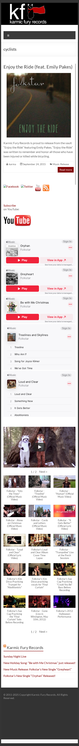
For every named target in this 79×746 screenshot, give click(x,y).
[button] (43, 471)
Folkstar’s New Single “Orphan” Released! (29, 675)
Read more (66, 169)
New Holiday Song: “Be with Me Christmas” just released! (39, 663)
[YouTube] (38, 186)
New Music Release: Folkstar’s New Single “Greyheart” (37, 669)
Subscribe (9, 205)
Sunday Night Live (14, 656)
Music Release (61, 164)
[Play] (39, 447)
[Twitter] (27, 186)
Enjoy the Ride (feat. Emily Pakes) (38, 67)
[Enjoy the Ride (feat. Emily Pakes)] (39, 74)
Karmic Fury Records (25, 647)
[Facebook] (11, 186)
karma (12, 164)
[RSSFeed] (46, 186)
